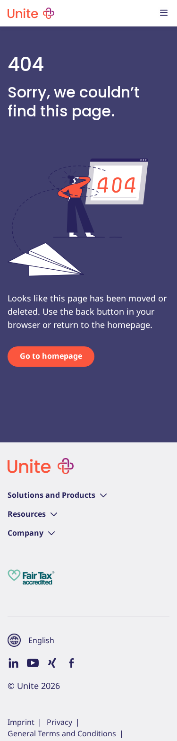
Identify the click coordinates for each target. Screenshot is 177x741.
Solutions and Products (51, 495)
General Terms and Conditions (62, 733)
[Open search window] (145, 13)
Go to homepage (51, 356)
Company (25, 533)
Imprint (21, 722)
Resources (27, 514)
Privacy (59, 722)
